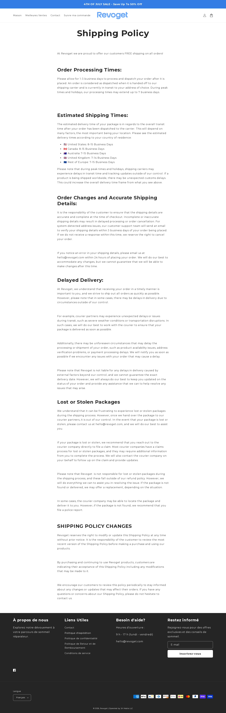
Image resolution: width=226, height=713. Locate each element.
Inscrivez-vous (190, 653)
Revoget (103, 708)
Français (20, 697)
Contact (69, 627)
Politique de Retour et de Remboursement (80, 645)
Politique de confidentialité (81, 638)
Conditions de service (78, 653)
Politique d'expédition (78, 633)
